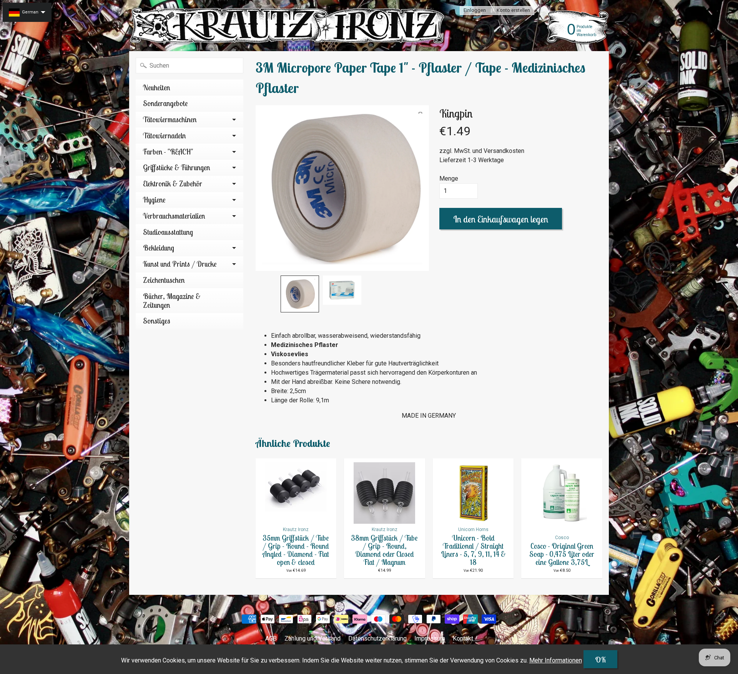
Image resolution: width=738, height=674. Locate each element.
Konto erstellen (513, 10)
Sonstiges (156, 320)
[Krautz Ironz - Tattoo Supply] (288, 25)
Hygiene (154, 199)
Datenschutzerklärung (377, 638)
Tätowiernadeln (164, 135)
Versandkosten (504, 150)
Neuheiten (156, 87)
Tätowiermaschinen (169, 119)
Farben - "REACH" (168, 151)
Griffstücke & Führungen (176, 167)
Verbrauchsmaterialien (174, 216)
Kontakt (463, 638)
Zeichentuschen (163, 280)
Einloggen (475, 10)
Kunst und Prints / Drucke (180, 264)
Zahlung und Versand (312, 638)
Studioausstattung (168, 232)
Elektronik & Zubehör (172, 183)
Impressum (429, 638)
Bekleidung (158, 247)
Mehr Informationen (555, 660)
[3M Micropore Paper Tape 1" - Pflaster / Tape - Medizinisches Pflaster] (300, 294)
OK (600, 659)
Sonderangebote (165, 103)
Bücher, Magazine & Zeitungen (172, 301)
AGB (271, 638)
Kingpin (455, 113)
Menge (448, 178)
